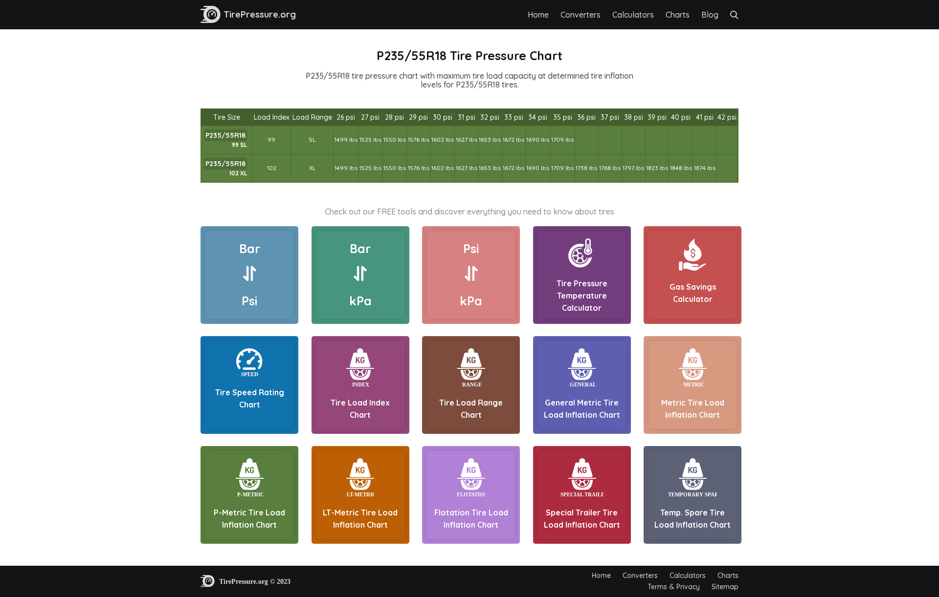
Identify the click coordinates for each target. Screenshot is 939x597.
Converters (580, 15)
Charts (678, 15)
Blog (709, 15)
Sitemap (725, 586)
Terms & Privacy (674, 586)
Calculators (633, 15)
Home (538, 15)
